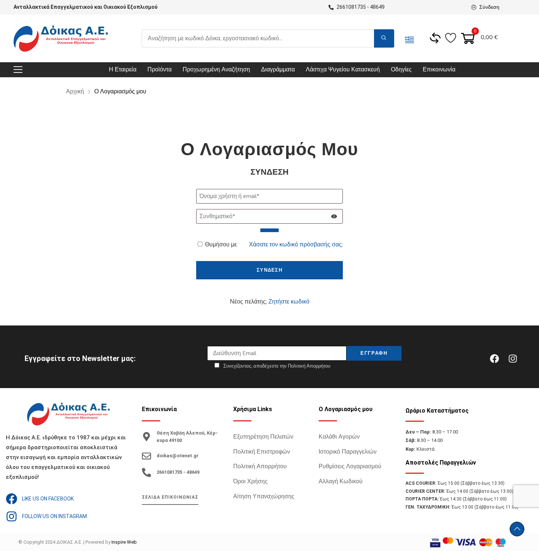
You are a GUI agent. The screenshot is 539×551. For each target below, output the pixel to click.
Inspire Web (124, 542)
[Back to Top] (517, 529)
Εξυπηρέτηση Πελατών (263, 437)
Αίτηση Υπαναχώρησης (263, 496)
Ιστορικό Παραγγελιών (348, 452)
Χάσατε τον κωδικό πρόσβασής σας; (296, 245)
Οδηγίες (401, 70)
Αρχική (75, 92)
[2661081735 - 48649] (146, 472)
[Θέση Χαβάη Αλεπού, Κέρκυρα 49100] (146, 436)
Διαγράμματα (278, 70)
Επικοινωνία (439, 70)
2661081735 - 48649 (178, 472)
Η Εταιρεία (122, 70)
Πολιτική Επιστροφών (261, 452)
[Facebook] (494, 358)
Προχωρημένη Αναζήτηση (216, 70)
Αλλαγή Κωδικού (341, 481)
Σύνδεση (489, 7)
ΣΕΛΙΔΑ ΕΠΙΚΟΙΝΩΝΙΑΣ (170, 497)
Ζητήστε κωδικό (288, 302)
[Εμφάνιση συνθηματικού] (269, 230)
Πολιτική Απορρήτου (260, 466)
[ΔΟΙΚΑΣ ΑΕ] (61, 39)
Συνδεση (269, 270)
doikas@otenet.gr (178, 455)
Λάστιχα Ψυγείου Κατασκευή (343, 70)
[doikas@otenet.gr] (146, 456)
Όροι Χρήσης (250, 481)
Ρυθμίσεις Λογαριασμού (350, 466)
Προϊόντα (159, 70)
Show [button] (334, 221)
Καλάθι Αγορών (339, 437)
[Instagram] (512, 358)
